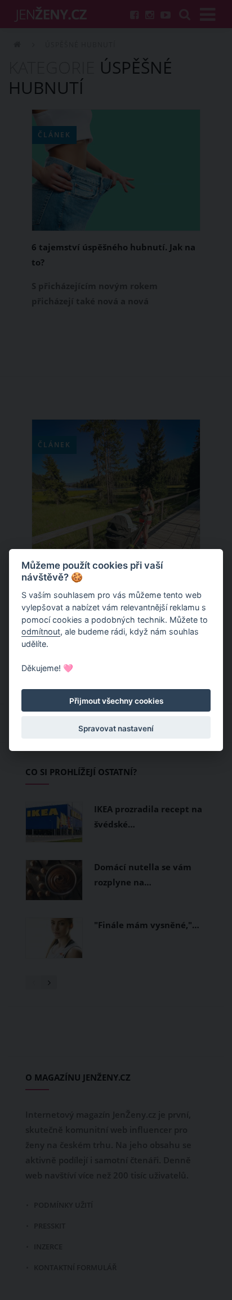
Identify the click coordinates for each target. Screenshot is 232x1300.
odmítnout (40, 631)
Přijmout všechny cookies (116, 700)
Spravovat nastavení (116, 728)
